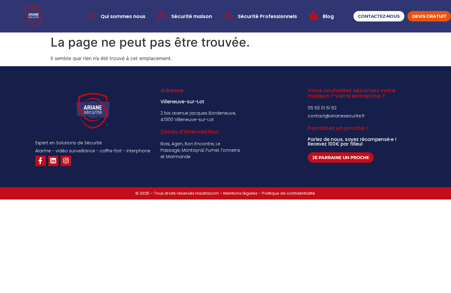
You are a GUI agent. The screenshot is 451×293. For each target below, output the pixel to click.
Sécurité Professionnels (267, 16)
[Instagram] (66, 161)
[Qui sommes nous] (91, 15)
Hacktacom (207, 193)
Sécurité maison (191, 16)
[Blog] (313, 15)
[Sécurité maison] (162, 15)
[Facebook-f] (40, 161)
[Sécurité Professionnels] (228, 15)
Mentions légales (240, 193)
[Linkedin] (53, 161)
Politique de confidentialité (289, 193)
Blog (328, 16)
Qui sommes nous (123, 16)
